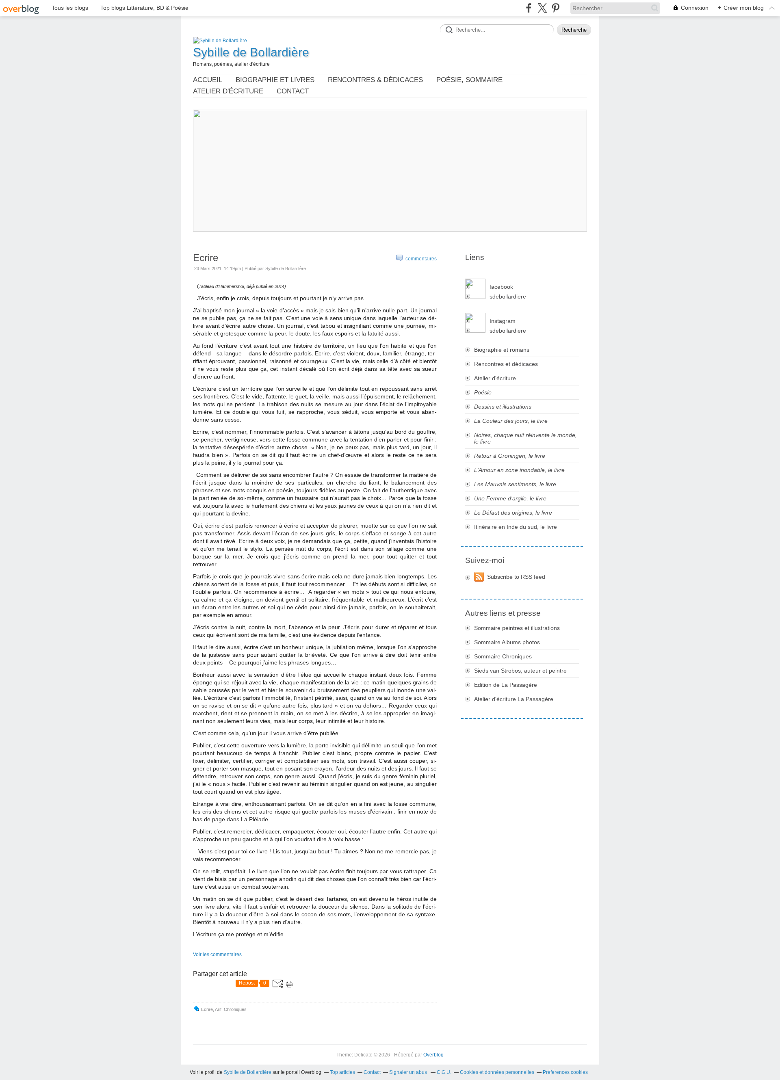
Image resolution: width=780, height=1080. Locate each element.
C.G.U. (444, 1072)
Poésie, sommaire (469, 80)
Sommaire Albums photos (507, 642)
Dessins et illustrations (502, 406)
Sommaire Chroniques (503, 656)
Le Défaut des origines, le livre (513, 512)
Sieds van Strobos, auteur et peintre (520, 670)
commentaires (420, 259)
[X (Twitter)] (542, 8)
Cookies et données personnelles (497, 1072)
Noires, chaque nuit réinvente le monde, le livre (525, 438)
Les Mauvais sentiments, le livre (515, 484)
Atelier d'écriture (228, 91)
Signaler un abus (408, 1072)
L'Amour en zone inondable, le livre (519, 470)
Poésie (483, 392)
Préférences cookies (565, 1072)
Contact (293, 91)
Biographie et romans (501, 349)
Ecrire (205, 257)
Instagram (503, 321)
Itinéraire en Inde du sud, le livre (515, 527)
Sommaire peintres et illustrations (517, 628)
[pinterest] (555, 8)
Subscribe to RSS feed (516, 577)
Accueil (207, 80)
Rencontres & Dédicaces (375, 80)
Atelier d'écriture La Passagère (513, 699)
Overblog (433, 1055)
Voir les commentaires (217, 954)
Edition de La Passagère (505, 685)
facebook (501, 287)
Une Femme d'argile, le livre (510, 498)
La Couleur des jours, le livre (511, 421)
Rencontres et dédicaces (506, 364)
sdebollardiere (508, 296)
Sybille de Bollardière (251, 52)
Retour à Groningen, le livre (509, 455)
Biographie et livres (275, 80)
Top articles (342, 1072)
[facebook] (529, 8)
